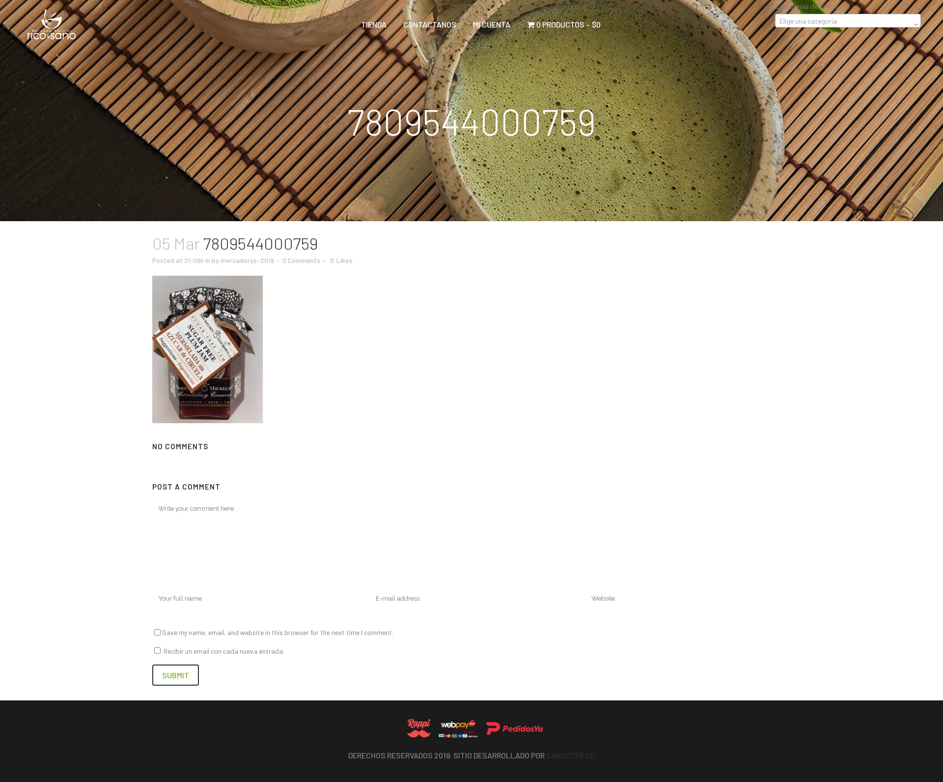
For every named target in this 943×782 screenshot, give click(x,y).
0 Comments (301, 260)
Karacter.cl (570, 755)
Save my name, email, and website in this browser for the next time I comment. (277, 632)
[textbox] (848, 21)
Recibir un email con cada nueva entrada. (224, 651)
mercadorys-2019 (247, 260)
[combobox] (848, 21)
